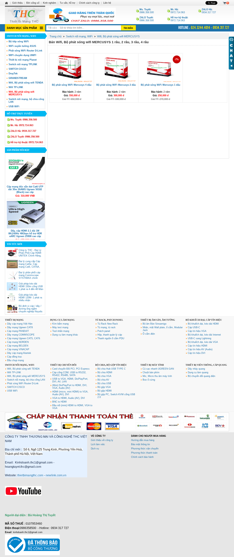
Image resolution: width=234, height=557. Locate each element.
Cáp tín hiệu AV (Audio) (200, 349)
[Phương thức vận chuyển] (82, 15)
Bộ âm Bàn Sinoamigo (154, 323)
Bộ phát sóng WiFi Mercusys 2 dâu (116, 84)
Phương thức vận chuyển (144, 448)
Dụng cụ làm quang (198, 372)
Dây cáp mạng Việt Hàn (19, 323)
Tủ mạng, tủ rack (106, 327)
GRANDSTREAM (18, 78)
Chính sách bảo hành (142, 457)
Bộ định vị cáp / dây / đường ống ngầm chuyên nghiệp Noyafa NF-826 (30, 310)
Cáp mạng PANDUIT (18, 331)
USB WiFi (14, 106)
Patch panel (103, 331)
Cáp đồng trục (14, 356)
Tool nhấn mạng (60, 331)
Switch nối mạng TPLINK (23, 64)
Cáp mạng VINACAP (18, 349)
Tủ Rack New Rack (107, 323)
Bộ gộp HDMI (104, 390)
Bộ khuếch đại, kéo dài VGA (203, 342)
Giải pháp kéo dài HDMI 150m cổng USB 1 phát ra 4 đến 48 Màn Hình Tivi (31, 287)
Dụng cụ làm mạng (62, 319)
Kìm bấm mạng (60, 323)
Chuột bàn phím (151, 372)
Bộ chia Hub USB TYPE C (111, 368)
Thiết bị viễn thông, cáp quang (206, 365)
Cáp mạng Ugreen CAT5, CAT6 (23, 338)
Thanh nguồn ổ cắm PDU (110, 338)
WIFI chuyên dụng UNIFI (22, 55)
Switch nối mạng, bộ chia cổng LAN (26, 379)
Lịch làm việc (98, 444)
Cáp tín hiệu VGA (197, 331)
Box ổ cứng (149, 379)
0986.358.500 (146, 11)
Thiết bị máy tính (152, 365)
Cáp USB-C (194, 327)
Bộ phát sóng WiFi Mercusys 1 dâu (160, 84)
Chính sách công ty (89, 2)
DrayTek (13, 73)
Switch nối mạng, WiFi (19, 365)
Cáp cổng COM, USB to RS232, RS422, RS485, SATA (69, 374)
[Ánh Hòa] (7, 2)
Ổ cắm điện (149, 333)
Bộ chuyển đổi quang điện (201, 376)
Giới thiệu (17, 2)
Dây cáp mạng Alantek (19, 353)
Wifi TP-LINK (16, 87)
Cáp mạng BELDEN (17, 345)
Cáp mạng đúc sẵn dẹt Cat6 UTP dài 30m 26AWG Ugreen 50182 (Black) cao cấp (25, 189)
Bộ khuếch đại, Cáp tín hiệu (204, 319)
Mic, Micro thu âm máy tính (157, 376)
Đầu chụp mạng (15, 360)
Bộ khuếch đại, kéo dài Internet (204, 334)
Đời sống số (32, 2)
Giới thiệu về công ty (102, 440)
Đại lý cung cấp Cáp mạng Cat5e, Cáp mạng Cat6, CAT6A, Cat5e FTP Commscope (29, 267)
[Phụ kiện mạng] (25, 15)
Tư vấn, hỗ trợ (67, 2)
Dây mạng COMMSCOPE (21, 334)
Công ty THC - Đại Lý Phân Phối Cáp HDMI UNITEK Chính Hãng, (30, 253)
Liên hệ (107, 2)
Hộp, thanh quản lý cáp (109, 334)
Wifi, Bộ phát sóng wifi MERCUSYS (21, 93)
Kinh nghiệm (49, 2)
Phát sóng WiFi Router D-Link (25, 50)
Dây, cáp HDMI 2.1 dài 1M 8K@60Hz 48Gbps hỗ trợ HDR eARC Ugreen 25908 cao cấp (25, 233)
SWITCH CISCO (17, 69)
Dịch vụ (95, 448)
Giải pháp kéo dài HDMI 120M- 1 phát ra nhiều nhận (30, 297)
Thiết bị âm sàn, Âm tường (157, 319)
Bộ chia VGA (104, 376)
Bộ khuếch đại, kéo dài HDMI (203, 323)
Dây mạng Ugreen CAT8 (20, 327)
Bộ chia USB (104, 383)
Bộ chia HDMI (104, 372)
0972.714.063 (178, 11)
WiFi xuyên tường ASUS (22, 46)
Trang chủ (55, 36)
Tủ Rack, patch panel (109, 319)
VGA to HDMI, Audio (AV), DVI (68, 398)
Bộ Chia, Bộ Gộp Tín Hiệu (111, 365)
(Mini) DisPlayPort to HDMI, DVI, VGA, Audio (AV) (69, 386)
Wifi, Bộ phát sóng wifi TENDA (26, 82)
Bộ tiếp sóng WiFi (19, 41)
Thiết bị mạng (14, 319)
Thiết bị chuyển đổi (63, 365)
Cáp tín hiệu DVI (196, 353)
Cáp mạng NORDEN (18, 342)
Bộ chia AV (103, 379)
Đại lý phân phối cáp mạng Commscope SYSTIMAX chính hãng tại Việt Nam (29, 276)
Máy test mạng (60, 327)
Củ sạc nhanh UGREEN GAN (158, 368)
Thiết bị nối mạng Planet (23, 59)
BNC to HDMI (59, 401)
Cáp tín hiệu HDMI (197, 345)
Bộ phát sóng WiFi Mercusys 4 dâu (71, 84)
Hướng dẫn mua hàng (142, 440)
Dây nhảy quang (196, 368)
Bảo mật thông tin (140, 444)
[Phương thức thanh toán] (117, 430)
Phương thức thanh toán (144, 452)
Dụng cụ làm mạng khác (65, 334)
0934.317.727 (209, 11)
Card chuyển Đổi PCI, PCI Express (71, 368)
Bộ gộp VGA (104, 387)
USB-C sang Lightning (199, 338)
